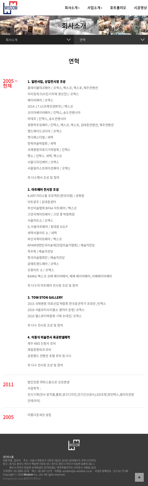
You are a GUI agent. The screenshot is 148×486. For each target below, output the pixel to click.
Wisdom (28, 474)
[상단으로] (139, 477)
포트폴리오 (118, 7)
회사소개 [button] (71, 7)
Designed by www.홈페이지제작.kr (22, 478)
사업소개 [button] (93, 7)
